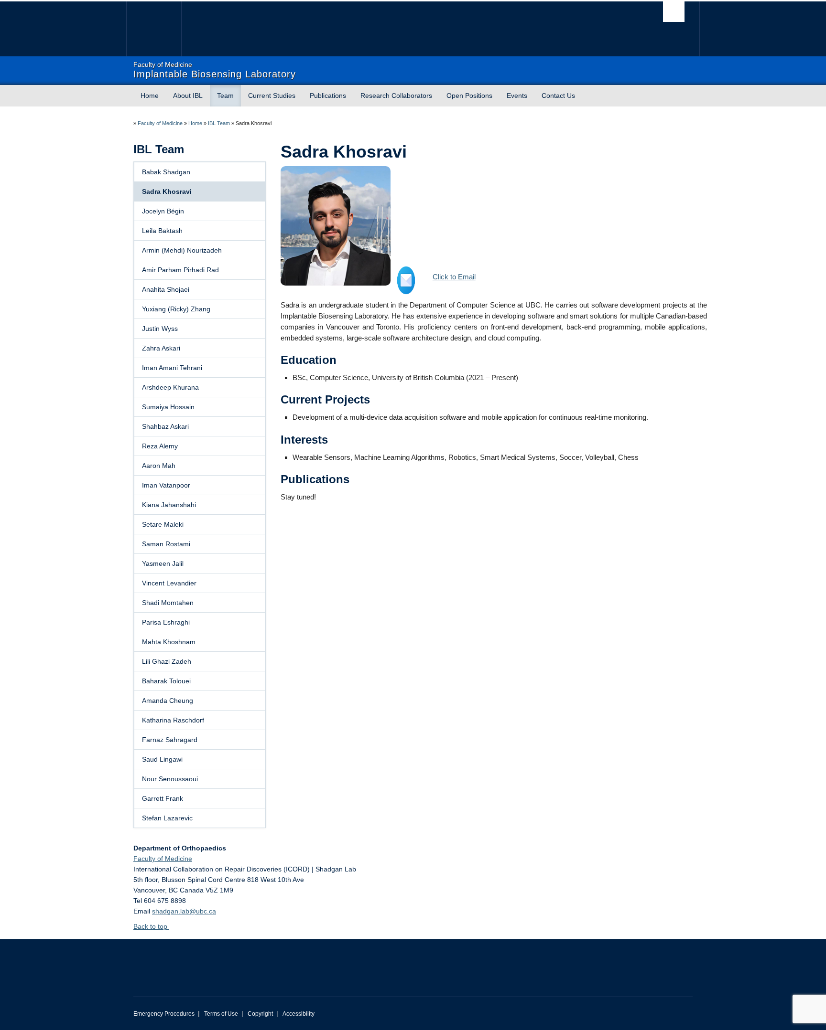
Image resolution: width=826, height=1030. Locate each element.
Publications (328, 95)
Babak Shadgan (166, 172)
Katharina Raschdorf (173, 720)
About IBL (188, 95)
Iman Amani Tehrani (172, 368)
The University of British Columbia (153, 28)
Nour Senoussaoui (170, 779)
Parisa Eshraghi (166, 622)
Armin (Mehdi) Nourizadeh (182, 250)
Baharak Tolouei (166, 681)
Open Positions (469, 95)
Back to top (151, 926)
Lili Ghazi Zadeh (166, 661)
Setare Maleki (163, 524)
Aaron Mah (158, 465)
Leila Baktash (162, 230)
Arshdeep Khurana (170, 387)
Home (150, 95)
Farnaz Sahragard (169, 739)
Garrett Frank (162, 798)
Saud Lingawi (162, 759)
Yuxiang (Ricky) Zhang (176, 309)
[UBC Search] (674, 11)
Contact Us (558, 95)
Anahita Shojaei (165, 289)
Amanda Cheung (167, 700)
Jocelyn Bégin (163, 211)
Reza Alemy (160, 446)
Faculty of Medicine (160, 123)
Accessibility (299, 1013)
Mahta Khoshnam (169, 642)
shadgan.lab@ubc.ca (184, 911)
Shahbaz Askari (165, 426)
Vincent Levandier (169, 583)
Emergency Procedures (164, 1013)
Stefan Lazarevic (167, 818)
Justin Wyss (160, 328)
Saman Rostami (166, 544)
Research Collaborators (396, 95)
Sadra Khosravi (167, 191)
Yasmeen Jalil (163, 563)
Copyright (260, 1013)
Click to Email (454, 277)
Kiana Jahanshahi (169, 505)
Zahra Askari (161, 348)
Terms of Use (221, 1013)
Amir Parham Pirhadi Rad (180, 270)
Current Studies (271, 95)
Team (225, 95)
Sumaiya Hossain (168, 407)
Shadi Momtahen (168, 602)
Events (517, 95)
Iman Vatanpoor (166, 485)
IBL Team (219, 123)
